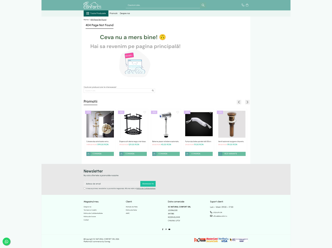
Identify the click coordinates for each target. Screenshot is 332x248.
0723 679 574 (217, 212)
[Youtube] (169, 229)
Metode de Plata (131, 207)
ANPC (128, 213)
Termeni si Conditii (90, 210)
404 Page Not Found (98, 20)
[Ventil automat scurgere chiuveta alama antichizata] (232, 124)
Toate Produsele (98, 13)
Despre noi (125, 13)
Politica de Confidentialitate (145, 188)
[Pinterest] (166, 229)
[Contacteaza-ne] (243, 5)
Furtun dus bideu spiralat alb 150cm (198, 141)
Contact (86, 220)
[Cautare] (203, 5)
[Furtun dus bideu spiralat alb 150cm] (199, 124)
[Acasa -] (97, 5)
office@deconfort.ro (220, 216)
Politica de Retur (131, 210)
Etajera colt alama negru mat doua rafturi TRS (132, 141)
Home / (87, 20)
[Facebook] (162, 229)
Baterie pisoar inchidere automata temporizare (165, 141)
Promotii (113, 13)
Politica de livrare (90, 216)
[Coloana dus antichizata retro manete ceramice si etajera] (100, 124)
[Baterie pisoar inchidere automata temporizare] (166, 124)
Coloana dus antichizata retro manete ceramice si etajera (97, 141)
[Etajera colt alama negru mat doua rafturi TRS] (133, 124)
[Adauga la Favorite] (112, 112)
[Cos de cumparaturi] (247, 5)
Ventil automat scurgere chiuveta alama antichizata (230, 141)
